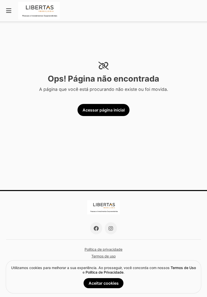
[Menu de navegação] (8, 10)
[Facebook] (96, 228)
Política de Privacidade (104, 272)
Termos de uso (103, 256)
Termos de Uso (183, 268)
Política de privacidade (103, 249)
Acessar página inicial (104, 110)
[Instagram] (111, 228)
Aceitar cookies (104, 283)
